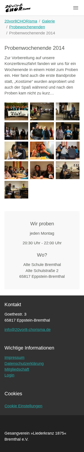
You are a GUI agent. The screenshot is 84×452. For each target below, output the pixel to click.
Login (9, 375)
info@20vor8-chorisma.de (27, 329)
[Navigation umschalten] (76, 8)
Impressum (14, 357)
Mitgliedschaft (16, 369)
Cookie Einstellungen (23, 406)
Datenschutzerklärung (24, 363)
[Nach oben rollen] (74, 442)
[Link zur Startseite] (17, 7)
